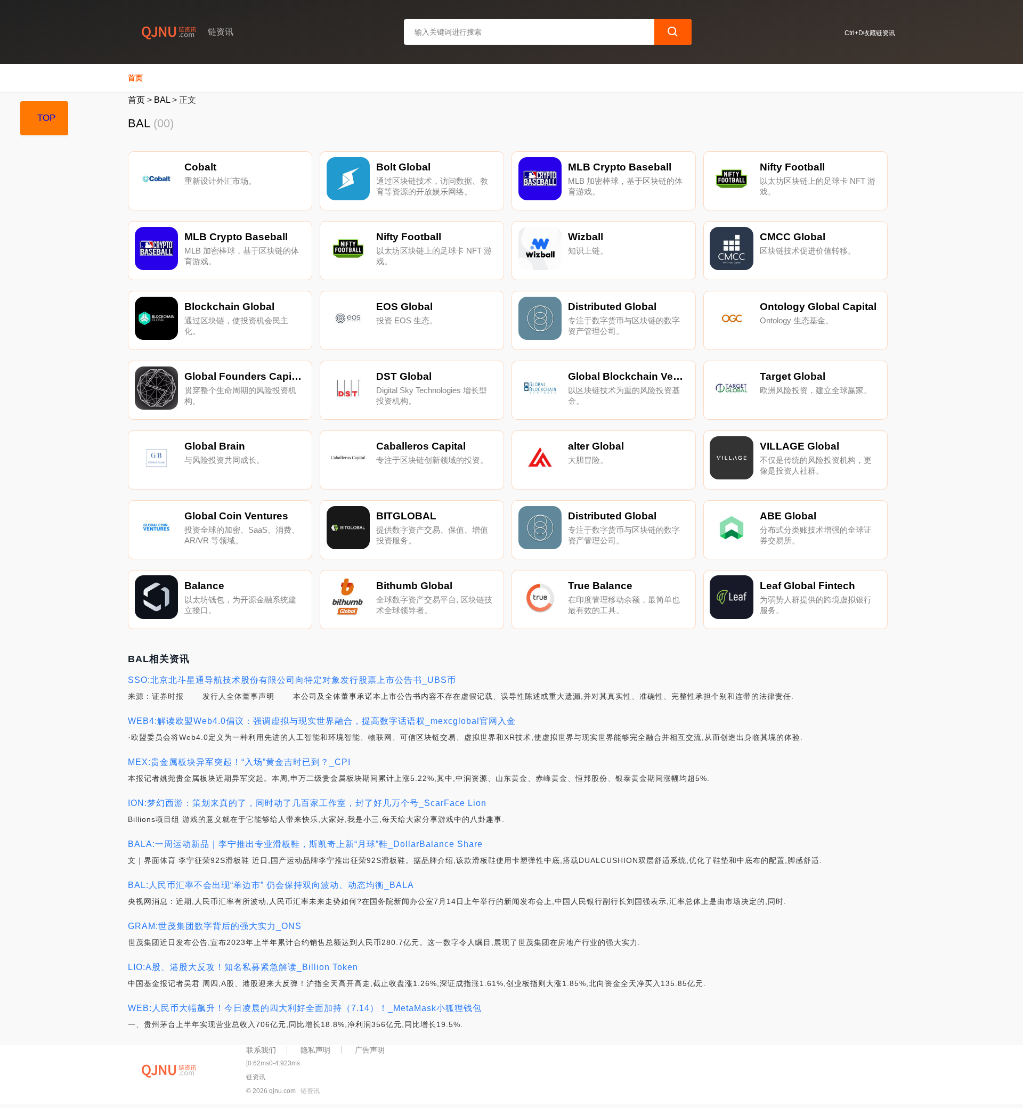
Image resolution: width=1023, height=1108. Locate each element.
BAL (162, 99)
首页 (135, 78)
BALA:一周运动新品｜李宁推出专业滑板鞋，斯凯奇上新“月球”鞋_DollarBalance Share (305, 844)
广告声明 (370, 1050)
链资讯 (310, 1091)
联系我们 (261, 1050)
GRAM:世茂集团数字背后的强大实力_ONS (215, 926)
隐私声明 (315, 1050)
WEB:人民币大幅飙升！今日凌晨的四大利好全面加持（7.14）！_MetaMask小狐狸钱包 (305, 1008)
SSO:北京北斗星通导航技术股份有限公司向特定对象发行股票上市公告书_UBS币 (292, 680)
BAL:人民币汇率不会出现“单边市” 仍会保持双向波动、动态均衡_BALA (271, 885)
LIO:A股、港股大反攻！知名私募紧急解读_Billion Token (243, 967)
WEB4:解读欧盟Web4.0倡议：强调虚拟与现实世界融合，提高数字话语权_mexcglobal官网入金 (322, 721)
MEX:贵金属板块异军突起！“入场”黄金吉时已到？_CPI (239, 762)
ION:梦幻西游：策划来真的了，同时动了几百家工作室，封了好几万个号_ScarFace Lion (307, 803)
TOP (46, 118)
